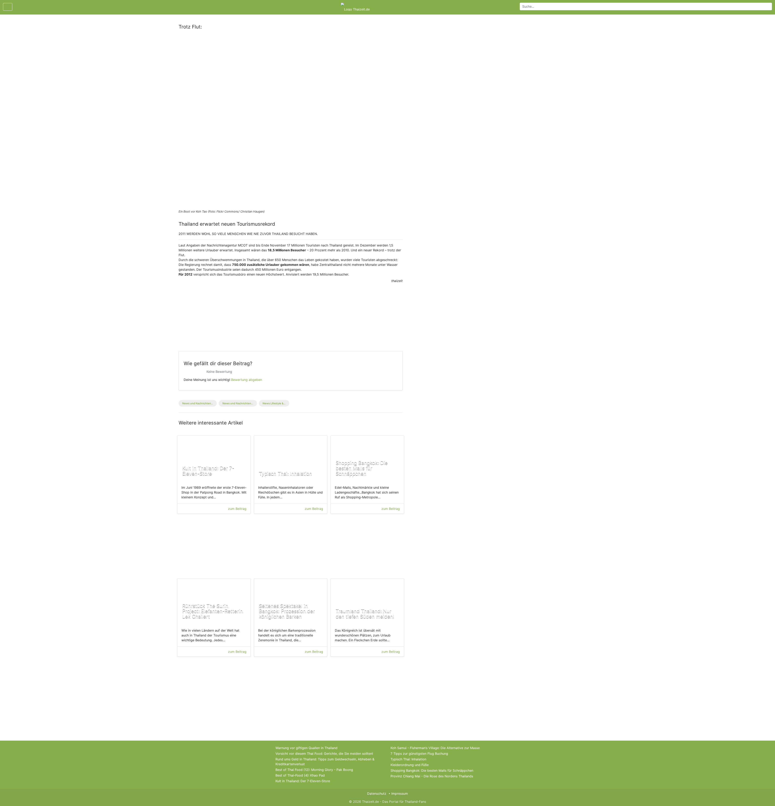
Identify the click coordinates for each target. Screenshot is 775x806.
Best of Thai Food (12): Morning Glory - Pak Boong (314, 770)
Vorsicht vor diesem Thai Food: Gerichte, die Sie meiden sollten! (324, 753)
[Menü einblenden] (7, 7)
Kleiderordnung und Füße (410, 765)
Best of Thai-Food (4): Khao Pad (300, 775)
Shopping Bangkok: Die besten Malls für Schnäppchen (432, 770)
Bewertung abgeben (246, 380)
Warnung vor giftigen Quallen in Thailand (306, 748)
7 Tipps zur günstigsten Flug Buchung (419, 753)
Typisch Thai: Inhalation (408, 759)
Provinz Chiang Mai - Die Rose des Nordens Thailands (432, 776)
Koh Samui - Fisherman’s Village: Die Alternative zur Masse (435, 748)
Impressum (399, 793)
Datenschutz (376, 793)
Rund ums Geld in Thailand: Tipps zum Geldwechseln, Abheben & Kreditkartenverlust (324, 761)
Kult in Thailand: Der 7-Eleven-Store (302, 781)
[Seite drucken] (18, 7)
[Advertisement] (291, 63)
